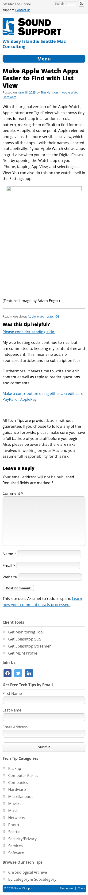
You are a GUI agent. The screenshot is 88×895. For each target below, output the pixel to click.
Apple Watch (71, 92)
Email (9, 565)
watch (41, 316)
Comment (13, 493)
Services (15, 845)
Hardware (9, 97)
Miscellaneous (20, 796)
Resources (66, 888)
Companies (18, 782)
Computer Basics (23, 775)
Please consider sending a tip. (29, 331)
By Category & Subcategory (32, 879)
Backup (14, 768)
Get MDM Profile (22, 653)
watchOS (53, 316)
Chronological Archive (27, 872)
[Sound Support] (32, 20)
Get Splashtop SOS (24, 639)
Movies (14, 803)
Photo (13, 824)
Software (16, 852)
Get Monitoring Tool (26, 632)
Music (13, 810)
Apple (32, 316)
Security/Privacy (22, 838)
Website (10, 577)
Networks (16, 817)
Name (9, 553)
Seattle (14, 831)
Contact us (22, 10)
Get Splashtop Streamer (29, 646)
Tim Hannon (49, 92)
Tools (81, 888)
